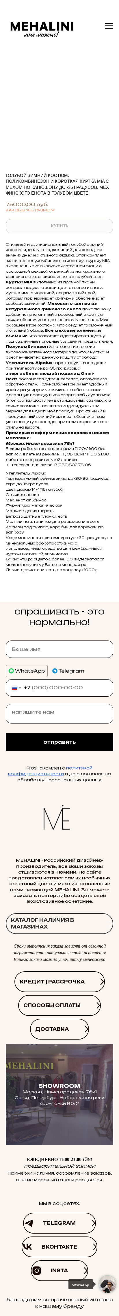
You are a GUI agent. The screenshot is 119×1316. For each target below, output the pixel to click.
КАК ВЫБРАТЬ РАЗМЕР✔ (30, 210)
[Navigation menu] (109, 26)
